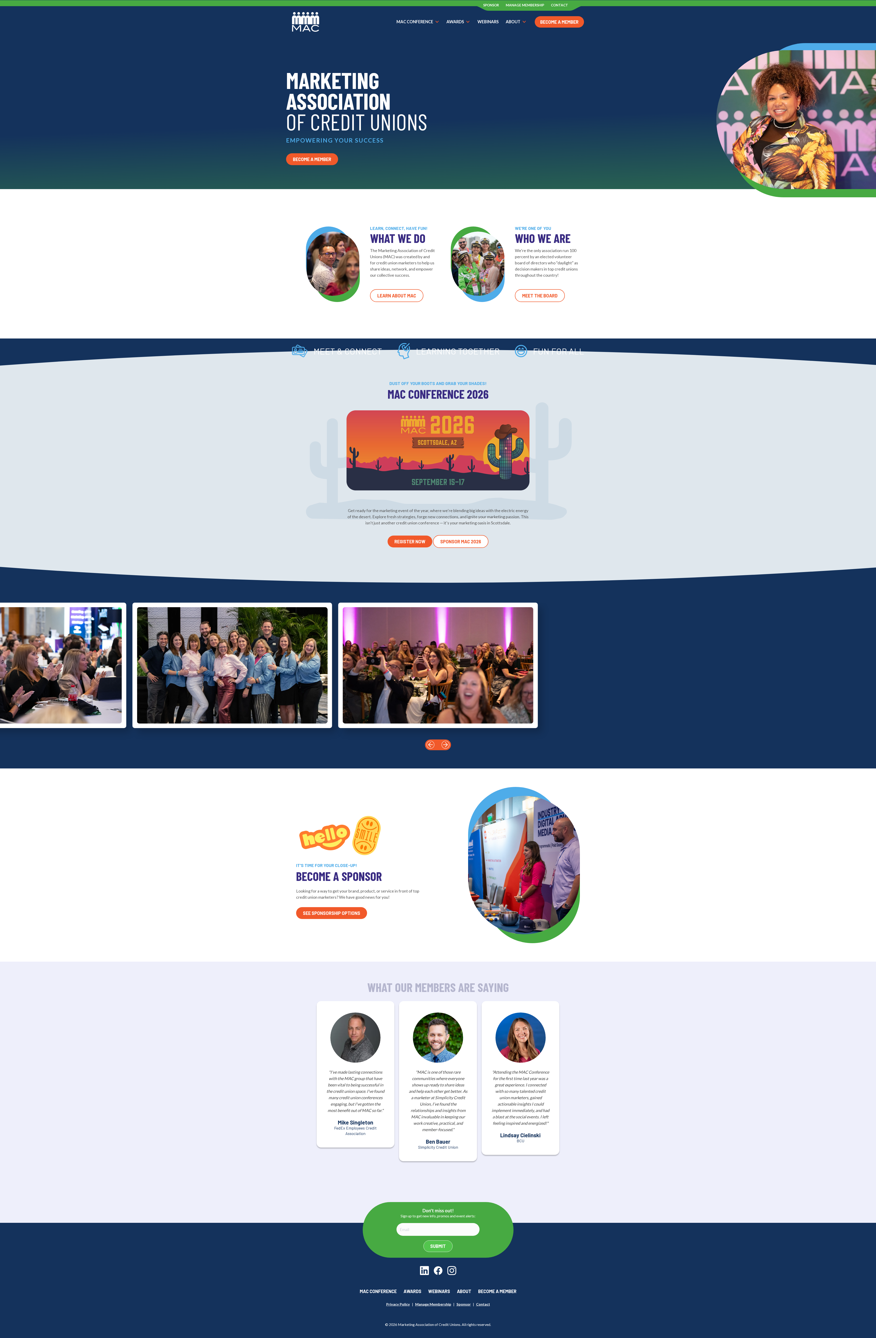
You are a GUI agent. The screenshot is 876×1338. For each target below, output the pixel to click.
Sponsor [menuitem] (491, 5)
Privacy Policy (398, 1304)
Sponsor (463, 1304)
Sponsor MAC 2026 (460, 541)
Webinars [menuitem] (439, 1291)
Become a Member (559, 22)
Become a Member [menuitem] (497, 1291)
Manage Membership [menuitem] (525, 5)
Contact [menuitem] (559, 5)
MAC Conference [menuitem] (378, 1291)
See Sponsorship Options (331, 913)
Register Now (409, 541)
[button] (430, 744)
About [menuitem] (464, 1291)
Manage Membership (433, 1304)
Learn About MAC (396, 295)
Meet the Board (540, 295)
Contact (483, 1304)
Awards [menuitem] (412, 1291)
